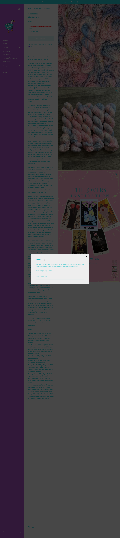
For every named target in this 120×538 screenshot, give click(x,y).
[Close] (86, 257)
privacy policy (47, 271)
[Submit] (83, 276)
